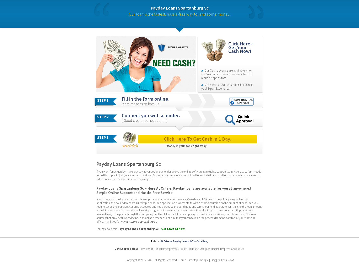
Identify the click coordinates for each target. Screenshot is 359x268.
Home (182, 260)
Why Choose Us (234, 249)
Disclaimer (162, 249)
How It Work (147, 249)
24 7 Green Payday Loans (175, 241)
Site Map (193, 260)
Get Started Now (173, 229)
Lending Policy (215, 249)
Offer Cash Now (198, 241)
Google (204, 260)
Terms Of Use (196, 249)
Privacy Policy (178, 249)
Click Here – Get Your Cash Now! (241, 47)
